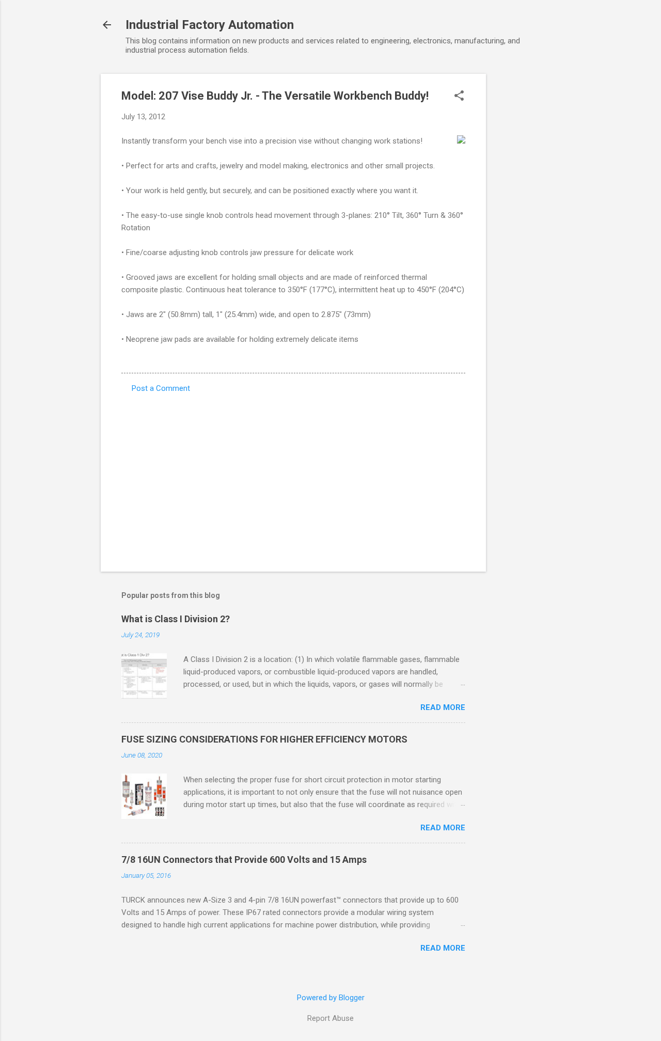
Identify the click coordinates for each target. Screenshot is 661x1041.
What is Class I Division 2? (175, 618)
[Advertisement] (527, 229)
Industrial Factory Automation (209, 25)
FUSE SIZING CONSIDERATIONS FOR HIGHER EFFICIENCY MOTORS (264, 739)
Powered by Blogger (331, 997)
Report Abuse (330, 1018)
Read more (442, 707)
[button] (459, 96)
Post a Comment (161, 388)
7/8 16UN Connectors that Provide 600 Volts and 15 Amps (244, 859)
